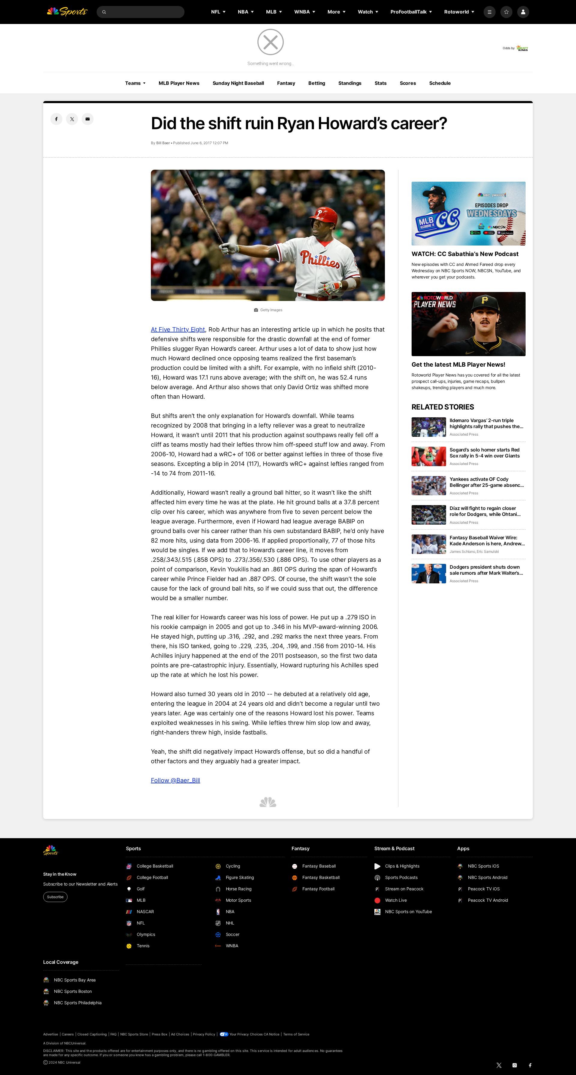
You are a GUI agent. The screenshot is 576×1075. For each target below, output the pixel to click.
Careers (68, 1034)
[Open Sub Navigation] (224, 11)
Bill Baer (163, 143)
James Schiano (462, 551)
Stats (380, 83)
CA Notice (272, 1034)
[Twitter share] (72, 119)
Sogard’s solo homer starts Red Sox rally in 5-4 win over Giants (485, 453)
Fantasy (286, 83)
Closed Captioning (92, 1034)
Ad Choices (180, 1034)
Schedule (440, 83)
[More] (490, 12)
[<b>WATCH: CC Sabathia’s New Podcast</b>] (469, 214)
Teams (133, 83)
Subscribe (55, 897)
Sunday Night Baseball (238, 83)
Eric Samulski (488, 551)
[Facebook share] (56, 119)
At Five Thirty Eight (178, 329)
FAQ (113, 1034)
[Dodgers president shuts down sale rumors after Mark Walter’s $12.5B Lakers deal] (429, 573)
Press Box (160, 1034)
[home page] (67, 12)
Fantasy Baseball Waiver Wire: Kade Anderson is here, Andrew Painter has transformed (485, 540)
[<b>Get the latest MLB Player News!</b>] (469, 324)
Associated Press (464, 434)
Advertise (50, 1034)
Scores (408, 83)
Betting (316, 83)
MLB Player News (179, 83)
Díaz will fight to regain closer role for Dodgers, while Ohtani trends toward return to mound (484, 511)
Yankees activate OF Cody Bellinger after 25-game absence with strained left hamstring (486, 482)
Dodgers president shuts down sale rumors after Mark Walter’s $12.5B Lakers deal (485, 570)
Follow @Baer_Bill (175, 780)
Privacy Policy (204, 1034)
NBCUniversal (75, 1043)
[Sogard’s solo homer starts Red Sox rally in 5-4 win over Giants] (429, 456)
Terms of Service (296, 1034)
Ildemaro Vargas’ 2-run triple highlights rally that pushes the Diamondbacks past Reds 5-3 (485, 423)
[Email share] (88, 119)
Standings (350, 83)
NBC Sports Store (134, 1034)
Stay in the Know (59, 874)
